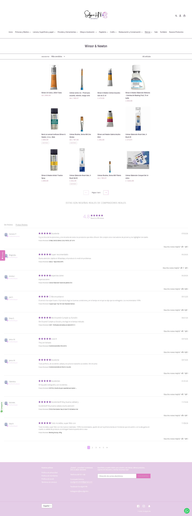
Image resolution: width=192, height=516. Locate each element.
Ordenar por (45, 57)
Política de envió (48, 479)
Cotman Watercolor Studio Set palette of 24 (60, 283)
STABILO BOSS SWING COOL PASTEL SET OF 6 (62, 240)
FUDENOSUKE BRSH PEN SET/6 (57, 346)
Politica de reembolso (50, 475)
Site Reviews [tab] (8, 225)
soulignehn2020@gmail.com (81, 482)
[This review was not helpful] (186, 247)
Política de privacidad (50, 472)
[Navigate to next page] (107, 447)
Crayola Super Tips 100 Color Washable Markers (62, 304)
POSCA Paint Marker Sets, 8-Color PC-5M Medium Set (63, 409)
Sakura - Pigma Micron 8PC (56, 262)
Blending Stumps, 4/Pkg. (55, 432)
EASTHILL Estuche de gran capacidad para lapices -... (63, 388)
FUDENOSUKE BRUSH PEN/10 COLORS (60, 367)
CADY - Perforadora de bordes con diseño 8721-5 (62, 325)
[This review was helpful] (182, 247)
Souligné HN (146, 511)
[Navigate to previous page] (85, 447)
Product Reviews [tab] (22, 225)
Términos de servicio (49, 482)
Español (46, 505)
